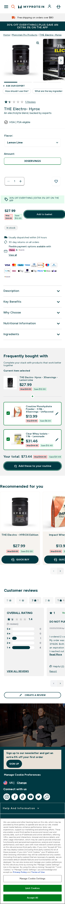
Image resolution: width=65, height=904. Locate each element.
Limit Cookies (32, 888)
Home (6, 35)
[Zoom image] (37, 43)
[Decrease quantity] (8, 181)
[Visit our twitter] (38, 796)
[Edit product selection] (56, 413)
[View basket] (59, 6)
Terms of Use (38, 872)
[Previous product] (53, 571)
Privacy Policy (20, 872)
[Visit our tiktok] (22, 796)
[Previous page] (53, 683)
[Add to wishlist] (56, 181)
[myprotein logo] (31, 6)
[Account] (50, 6)
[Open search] (13, 6)
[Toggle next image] (61, 60)
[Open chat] (46, 796)
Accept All (32, 897)
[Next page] (60, 683)
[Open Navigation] (6, 6)
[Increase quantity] (20, 181)
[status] (14, 181)
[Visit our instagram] (6, 796)
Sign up (14, 763)
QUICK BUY (22, 559)
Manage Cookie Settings (33, 878)
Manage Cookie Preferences (22, 774)
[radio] (32, 161)
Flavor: (8, 135)
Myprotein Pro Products (24, 35)
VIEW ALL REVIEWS (18, 671)
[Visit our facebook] (14, 796)
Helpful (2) (58, 666)
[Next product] (60, 571)
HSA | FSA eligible (19, 122)
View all (13, 255)
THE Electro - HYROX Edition (20, 534)
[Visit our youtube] (30, 796)
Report (53, 671)
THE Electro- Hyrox (50, 35)
